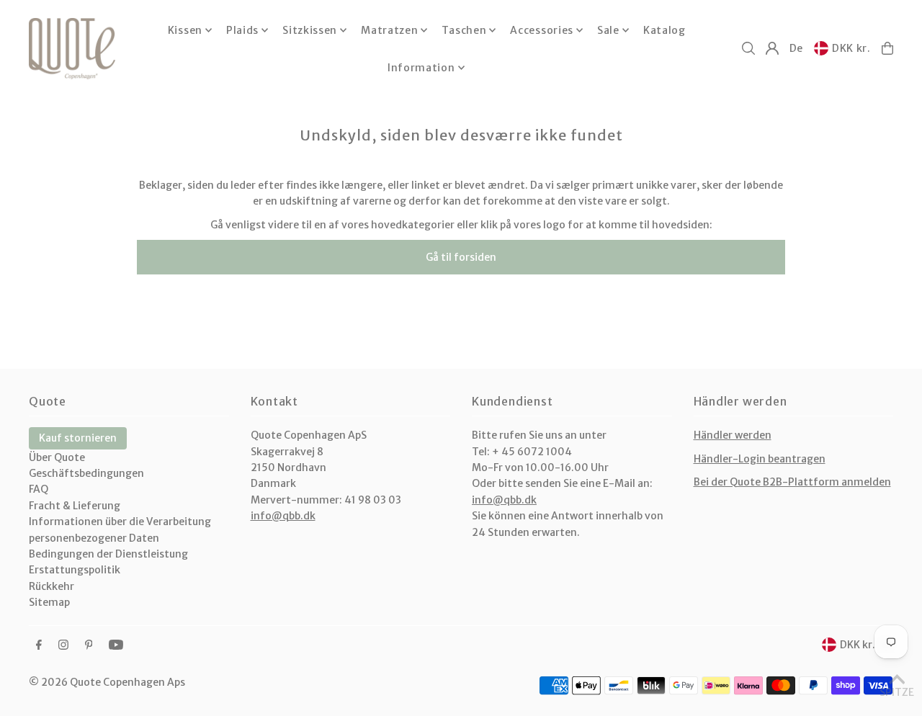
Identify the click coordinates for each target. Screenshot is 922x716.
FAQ (38, 489)
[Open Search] (748, 48)
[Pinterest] (89, 645)
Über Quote (57, 457)
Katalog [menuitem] (664, 30)
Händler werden (732, 435)
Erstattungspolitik (74, 569)
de (796, 48)
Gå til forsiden (461, 257)
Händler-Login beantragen (759, 458)
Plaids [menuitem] (242, 30)
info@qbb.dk (283, 515)
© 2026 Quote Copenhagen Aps (107, 682)
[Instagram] (63, 645)
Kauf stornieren (78, 437)
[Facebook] (39, 645)
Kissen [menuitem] (185, 30)
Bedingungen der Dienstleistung (108, 553)
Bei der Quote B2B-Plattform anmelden (792, 481)
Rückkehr (51, 586)
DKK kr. (851, 48)
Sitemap (49, 602)
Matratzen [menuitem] (389, 30)
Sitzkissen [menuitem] (309, 30)
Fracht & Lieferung (74, 505)
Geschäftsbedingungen (86, 473)
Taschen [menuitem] (464, 30)
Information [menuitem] (421, 67)
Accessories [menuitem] (541, 30)
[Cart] (887, 48)
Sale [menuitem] (608, 30)
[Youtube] (116, 645)
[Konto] (772, 48)
